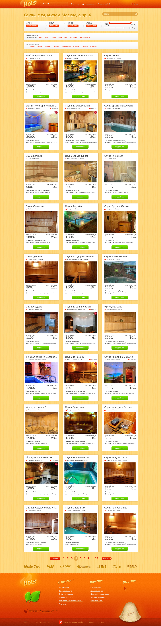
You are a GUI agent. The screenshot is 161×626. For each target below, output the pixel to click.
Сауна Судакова (35, 206)
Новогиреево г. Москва (113, 259)
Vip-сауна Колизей (36, 407)
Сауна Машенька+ (75, 507)
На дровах (48, 46)
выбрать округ (54, 25)
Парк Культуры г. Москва (35, 460)
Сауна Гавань (111, 55)
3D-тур (134, 28)
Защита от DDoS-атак (96, 622)
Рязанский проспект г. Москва (37, 359)
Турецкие (56, 46)
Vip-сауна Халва (113, 306)
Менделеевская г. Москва (75, 410)
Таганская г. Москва (34, 108)
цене (65, 37)
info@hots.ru (47, 611)
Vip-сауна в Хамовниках (39, 457)
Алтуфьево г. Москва (73, 108)
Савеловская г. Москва (35, 309)
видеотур (55, 108)
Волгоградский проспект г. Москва (77, 259)
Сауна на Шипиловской (78, 306)
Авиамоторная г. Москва (114, 58)
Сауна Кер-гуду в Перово (118, 407)
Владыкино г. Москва (113, 209)
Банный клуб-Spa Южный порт (42, 105)
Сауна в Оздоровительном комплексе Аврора (90, 256)
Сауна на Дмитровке (115, 457)
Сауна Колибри (34, 156)
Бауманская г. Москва (113, 108)
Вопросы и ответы (98, 597)
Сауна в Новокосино (115, 256)
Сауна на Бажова (113, 156)
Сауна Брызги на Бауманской (120, 105)
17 (96, 558)
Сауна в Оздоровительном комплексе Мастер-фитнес (55, 507)
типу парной (73, 37)
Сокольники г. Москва (34, 510)
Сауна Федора (34, 306)
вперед (106, 558)
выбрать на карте (32, 25)
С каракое (85, 46)
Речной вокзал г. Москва (35, 259)
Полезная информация (100, 594)
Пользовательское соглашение (71, 601)
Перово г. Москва (72, 58)
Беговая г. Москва (33, 158)
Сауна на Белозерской (77, 105)
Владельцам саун (65, 591)
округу (47, 37)
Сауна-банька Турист (76, 156)
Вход (136, 4)
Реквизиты (62, 604)
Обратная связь (97, 601)
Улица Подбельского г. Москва (76, 510)
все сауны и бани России (44, 622)
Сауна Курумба (73, 206)
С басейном (31, 46)
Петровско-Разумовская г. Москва (77, 460)
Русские (39, 46)
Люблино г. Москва (33, 209)
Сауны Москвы (96, 587)
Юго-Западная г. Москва (114, 510)
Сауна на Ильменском (77, 457)
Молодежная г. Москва (113, 359)
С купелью (93, 46)
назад (55, 558)
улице (60, 37)
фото (126, 28)
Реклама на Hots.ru (105, 4)
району (54, 37)
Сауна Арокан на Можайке (118, 357)
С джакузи (76, 46)
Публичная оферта (66, 594)
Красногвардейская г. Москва (76, 309)
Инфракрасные (66, 46)
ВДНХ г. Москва (111, 158)
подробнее (41, 96)
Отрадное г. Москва (73, 209)
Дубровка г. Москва (34, 58)
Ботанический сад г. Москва (75, 158)
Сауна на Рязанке (75, 357)
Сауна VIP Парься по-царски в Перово (86, 55)
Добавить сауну (89, 4)
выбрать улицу (91, 25)
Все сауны (75, 4)
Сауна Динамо (34, 256)
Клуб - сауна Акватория (39, 55)
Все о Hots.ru (64, 587)
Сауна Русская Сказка (116, 206)
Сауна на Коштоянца (115, 507)
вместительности (85, 37)
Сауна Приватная (74, 407)
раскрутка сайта (77, 622)
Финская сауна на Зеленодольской (45, 357)
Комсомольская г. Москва (114, 309)
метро (41, 37)
